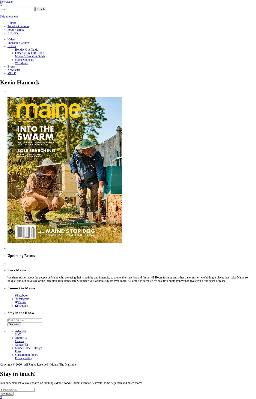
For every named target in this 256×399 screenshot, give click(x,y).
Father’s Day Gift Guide (29, 53)
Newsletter (6, 1)
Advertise (20, 331)
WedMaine (21, 63)
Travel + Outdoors (18, 26)
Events (11, 66)
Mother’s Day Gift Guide (30, 56)
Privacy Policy (23, 358)
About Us (21, 337)
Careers (19, 341)
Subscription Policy (26, 354)
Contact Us (21, 344)
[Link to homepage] (1, 5)
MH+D (11, 73)
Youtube (23, 305)
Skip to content (9, 16)
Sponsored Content (18, 42)
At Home (13, 33)
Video (11, 39)
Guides (11, 46)
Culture (11, 22)
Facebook (22, 295)
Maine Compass (24, 59)
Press (18, 351)
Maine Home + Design (28, 348)
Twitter (22, 302)
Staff (18, 334)
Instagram (23, 298)
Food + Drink (15, 29)
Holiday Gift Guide (26, 49)
